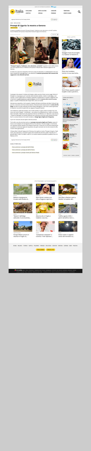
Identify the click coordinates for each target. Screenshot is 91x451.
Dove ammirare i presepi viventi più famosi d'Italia (25, 152)
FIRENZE (42, 245)
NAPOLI (31, 245)
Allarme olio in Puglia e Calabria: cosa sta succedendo (43, 217)
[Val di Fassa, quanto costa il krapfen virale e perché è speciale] (71, 81)
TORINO (25, 245)
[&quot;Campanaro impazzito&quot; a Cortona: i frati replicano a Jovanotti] (45, 226)
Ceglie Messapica (17, 232)
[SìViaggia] (53, 7)
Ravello (60, 195)
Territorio (67, 10)
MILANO (20, 245)
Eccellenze (29, 10)
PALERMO (36, 245)
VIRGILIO (26, 270)
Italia (52, 96)
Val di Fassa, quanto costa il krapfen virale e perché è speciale (70, 91)
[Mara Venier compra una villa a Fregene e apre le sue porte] (45, 189)
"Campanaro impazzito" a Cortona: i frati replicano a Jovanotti (44, 236)
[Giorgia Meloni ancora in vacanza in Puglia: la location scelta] (22, 226)
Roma (59, 214)
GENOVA (54, 245)
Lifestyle (28, 13)
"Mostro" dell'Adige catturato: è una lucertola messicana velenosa (21, 217)
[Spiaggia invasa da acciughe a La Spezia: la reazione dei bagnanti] (71, 44)
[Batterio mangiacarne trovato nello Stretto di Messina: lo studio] (22, 189)
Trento (63, 88)
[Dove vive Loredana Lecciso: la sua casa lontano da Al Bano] (71, 63)
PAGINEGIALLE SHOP (38, 270)
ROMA (15, 245)
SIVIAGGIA (60, 270)
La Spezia (64, 51)
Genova (20, 27)
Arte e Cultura (42, 10)
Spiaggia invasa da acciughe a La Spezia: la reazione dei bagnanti (71, 54)
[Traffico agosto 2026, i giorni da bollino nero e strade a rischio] (67, 208)
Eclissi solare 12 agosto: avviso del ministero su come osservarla (66, 236)
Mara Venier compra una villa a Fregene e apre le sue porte (45, 199)
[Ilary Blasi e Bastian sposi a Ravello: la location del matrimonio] (67, 189)
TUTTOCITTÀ (54, 270)
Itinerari (53, 13)
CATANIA (66, 245)
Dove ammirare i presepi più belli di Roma (23, 149)
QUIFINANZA (65, 270)
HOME (11, 23)
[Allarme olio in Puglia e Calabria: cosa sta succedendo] (45, 208)
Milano (63, 69)
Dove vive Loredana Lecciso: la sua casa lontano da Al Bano (70, 73)
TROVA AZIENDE (40, 249)
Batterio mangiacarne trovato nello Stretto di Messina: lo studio (20, 199)
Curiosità (53, 10)
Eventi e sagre (67, 13)
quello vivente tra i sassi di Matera (26, 99)
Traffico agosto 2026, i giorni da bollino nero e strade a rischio (65, 217)
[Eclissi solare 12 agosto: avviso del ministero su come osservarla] (67, 226)
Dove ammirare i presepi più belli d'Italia (23, 147)
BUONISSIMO (70, 270)
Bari (37, 214)
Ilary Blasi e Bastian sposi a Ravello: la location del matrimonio (67, 199)
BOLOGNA (48, 245)
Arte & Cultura (14, 27)
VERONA (60, 245)
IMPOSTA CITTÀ (50, 249)
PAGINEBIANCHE (48, 270)
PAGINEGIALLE (31, 270)
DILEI (57, 270)
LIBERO (23, 270)
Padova (15, 214)
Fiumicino (38, 195)
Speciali (40, 13)
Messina (15, 195)
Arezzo (37, 232)
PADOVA (75, 245)
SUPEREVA (74, 270)
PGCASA (43, 270)
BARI (70, 245)
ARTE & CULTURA (17, 23)
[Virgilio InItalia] (16, 12)
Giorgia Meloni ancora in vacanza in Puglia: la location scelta (21, 236)
